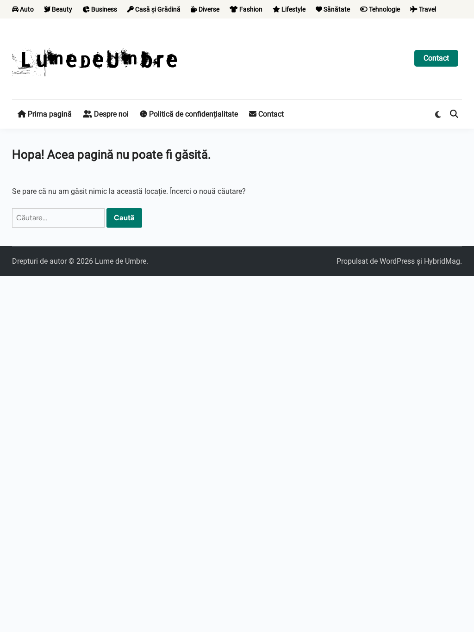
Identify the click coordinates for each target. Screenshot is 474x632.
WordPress (397, 261)
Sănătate (336, 9)
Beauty (61, 9)
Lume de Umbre (120, 261)
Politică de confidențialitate (192, 114)
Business (103, 9)
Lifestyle (293, 9)
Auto (26, 9)
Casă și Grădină (157, 9)
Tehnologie (384, 9)
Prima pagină (49, 114)
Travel (427, 9)
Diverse (208, 9)
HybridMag (442, 261)
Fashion (250, 9)
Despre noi (110, 114)
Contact (436, 58)
